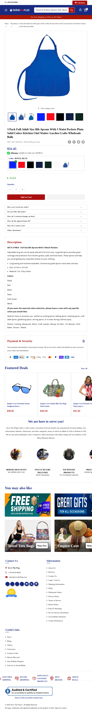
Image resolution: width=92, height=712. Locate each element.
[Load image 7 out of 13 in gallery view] (69, 117)
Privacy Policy (53, 596)
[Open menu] (6, 10)
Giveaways (11, 649)
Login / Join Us (54, 580)
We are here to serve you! (46, 421)
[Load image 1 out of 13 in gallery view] (12, 117)
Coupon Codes (12, 653)
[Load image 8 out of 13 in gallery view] (79, 117)
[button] (66, 197)
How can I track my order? (18, 207)
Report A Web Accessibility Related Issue (29, 698)
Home (7, 23)
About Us (52, 568)
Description (14, 242)
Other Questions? (14, 230)
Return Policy (53, 604)
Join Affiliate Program (18, 661)
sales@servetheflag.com (18, 577)
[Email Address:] (83, 142)
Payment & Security (19, 341)
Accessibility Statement (57, 617)
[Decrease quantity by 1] (9, 189)
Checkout (81, 3)
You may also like (18, 488)
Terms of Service (54, 600)
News (9, 637)
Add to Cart (26, 197)
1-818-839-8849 (12, 2)
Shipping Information (56, 584)
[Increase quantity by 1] (22, 189)
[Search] (72, 10)
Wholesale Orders (55, 592)
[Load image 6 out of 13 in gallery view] (60, 117)
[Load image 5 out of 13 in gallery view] (50, 117)
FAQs (50, 588)
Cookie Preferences (55, 621)
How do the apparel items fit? (19, 221)
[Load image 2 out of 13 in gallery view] (21, 117)
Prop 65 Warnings (55, 609)
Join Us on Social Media (16, 665)
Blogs (9, 641)
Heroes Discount (13, 657)
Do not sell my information (58, 613)
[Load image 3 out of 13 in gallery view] (31, 117)
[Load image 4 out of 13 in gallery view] (41, 117)
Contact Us (52, 576)
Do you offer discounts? (16, 212)
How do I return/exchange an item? (21, 216)
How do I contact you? (16, 226)
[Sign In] (80, 9)
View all (84, 368)
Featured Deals (16, 368)
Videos (9, 645)
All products (14, 23)
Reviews (51, 572)
